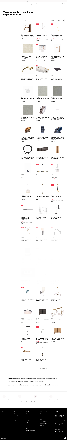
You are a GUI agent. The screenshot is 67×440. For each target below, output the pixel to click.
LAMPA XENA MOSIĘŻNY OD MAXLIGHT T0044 (26, 240)
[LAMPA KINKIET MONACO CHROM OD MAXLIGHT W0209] (43, 48)
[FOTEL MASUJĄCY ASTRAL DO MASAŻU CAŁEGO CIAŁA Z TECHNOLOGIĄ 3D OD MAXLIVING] (57, 129)
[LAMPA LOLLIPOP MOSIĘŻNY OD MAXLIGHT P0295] (57, 312)
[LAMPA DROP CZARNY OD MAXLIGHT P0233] (28, 168)
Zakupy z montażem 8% (30, 420)
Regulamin (41, 415)
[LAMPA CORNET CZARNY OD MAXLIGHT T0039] (57, 209)
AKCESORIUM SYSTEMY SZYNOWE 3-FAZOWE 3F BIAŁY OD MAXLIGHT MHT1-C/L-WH (42, 78)
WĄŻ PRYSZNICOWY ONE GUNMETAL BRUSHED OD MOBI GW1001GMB (27, 158)
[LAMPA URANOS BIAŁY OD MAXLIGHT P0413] (43, 189)
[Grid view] (21, 20)
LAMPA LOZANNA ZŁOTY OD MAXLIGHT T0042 (56, 281)
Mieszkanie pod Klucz (30, 417)
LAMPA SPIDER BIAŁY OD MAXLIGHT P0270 (42, 36)
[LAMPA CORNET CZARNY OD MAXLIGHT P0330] (43, 351)
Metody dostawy (42, 425)
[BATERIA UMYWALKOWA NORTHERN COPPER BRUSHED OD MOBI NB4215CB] (28, 28)
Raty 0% (27, 422)
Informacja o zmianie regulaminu (43, 418)
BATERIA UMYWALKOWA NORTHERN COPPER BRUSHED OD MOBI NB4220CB (57, 57)
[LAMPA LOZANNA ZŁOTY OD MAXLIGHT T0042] (57, 272)
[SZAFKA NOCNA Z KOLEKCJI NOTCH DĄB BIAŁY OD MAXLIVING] (57, 331)
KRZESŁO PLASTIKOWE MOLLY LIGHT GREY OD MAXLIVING (42, 260)
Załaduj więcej (42, 368)
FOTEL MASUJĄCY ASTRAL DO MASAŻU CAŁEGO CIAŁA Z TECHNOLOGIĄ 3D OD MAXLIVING (57, 138)
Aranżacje (16, 417)
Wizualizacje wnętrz (29, 413)
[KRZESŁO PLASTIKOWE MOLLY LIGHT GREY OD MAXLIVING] (43, 252)
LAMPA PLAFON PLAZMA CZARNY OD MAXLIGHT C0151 (27, 260)
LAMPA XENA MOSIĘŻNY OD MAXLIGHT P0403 (56, 197)
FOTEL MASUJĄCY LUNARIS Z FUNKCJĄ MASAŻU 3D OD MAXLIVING (42, 138)
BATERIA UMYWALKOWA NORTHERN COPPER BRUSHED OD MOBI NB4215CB (28, 36)
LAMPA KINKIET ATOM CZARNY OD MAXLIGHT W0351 (42, 240)
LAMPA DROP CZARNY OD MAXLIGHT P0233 (27, 177)
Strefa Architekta (29, 424)
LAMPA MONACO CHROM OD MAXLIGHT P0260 (56, 177)
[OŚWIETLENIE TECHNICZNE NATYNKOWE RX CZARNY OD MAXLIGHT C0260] (28, 209)
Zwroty (41, 427)
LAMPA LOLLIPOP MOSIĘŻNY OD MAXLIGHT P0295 (56, 320)
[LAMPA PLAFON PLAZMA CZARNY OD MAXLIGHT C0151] (28, 252)
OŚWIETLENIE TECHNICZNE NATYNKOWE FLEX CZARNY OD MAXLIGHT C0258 (56, 261)
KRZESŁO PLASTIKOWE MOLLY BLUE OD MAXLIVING (27, 300)
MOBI (21, 34)
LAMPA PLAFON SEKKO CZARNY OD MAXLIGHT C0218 (27, 320)
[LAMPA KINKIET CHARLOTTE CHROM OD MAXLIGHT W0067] (43, 291)
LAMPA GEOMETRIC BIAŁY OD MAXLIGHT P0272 (41, 218)
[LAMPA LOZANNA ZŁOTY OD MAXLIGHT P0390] (43, 272)
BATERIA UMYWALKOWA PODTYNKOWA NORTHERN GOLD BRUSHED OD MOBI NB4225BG (27, 78)
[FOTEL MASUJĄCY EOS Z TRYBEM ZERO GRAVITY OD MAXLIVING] (43, 110)
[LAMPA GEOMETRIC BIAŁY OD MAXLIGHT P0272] (43, 209)
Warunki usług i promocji (22, 405)
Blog (15, 420)
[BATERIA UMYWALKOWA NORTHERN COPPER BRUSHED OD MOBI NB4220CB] (57, 48)
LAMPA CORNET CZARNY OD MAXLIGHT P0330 (41, 360)
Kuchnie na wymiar (29, 415)
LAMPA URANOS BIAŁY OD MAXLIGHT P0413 (42, 197)
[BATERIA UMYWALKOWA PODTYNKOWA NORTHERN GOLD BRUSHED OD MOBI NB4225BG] (28, 69)
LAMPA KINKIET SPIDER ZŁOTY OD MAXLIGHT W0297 (56, 36)
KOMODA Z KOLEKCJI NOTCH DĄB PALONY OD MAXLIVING (42, 158)
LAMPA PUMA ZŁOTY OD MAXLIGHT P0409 (42, 177)
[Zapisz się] (64, 421)
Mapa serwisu (16, 424)
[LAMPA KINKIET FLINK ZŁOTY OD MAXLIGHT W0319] (28, 351)
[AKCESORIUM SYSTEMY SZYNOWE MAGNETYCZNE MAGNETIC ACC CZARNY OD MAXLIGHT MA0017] (57, 69)
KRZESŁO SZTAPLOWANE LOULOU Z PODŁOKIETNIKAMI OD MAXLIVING (42, 339)
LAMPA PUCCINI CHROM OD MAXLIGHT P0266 (26, 197)
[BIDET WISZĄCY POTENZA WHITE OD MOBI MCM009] (28, 91)
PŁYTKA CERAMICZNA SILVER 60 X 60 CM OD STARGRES (57, 99)
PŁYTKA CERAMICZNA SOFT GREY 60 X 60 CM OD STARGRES (27, 118)
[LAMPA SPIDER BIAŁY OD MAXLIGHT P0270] (43, 28)
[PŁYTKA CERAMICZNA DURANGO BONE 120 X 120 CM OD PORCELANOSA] (28, 48)
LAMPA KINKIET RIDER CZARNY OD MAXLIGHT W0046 (57, 240)
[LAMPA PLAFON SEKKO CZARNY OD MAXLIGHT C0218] (28, 312)
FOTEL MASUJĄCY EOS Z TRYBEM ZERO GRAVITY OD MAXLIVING (43, 118)
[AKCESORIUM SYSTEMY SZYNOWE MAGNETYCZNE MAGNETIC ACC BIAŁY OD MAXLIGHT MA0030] (57, 110)
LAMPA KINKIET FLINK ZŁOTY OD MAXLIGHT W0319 (26, 360)
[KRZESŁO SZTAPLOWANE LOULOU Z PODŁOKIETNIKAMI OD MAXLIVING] (43, 331)
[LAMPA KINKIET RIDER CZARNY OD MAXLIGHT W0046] (57, 231)
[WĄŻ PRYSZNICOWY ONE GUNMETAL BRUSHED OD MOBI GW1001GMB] (28, 149)
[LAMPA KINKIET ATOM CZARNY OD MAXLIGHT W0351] (43, 231)
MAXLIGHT (37, 34)
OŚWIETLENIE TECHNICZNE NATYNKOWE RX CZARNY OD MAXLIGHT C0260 (26, 218)
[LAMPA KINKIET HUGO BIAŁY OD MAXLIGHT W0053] (28, 272)
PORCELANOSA (23, 54)
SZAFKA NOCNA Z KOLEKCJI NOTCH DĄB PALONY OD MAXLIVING (42, 320)
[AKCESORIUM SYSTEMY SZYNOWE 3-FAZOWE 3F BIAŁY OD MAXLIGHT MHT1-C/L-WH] (43, 69)
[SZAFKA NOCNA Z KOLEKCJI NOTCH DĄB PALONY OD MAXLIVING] (43, 312)
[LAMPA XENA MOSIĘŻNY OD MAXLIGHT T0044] (28, 231)
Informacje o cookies (43, 423)
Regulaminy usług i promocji (30, 430)
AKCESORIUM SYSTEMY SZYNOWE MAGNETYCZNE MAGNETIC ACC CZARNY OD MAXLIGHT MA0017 (57, 78)
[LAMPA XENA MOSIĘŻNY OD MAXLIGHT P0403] (57, 189)
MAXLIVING (37, 116)
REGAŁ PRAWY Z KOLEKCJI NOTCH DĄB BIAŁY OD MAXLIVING (57, 158)
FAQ (40, 413)
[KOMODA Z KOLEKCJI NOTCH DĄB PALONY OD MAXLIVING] (43, 149)
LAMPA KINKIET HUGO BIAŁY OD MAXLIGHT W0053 (26, 281)
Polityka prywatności (43, 421)
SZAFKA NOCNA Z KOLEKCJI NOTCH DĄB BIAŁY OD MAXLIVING (57, 339)
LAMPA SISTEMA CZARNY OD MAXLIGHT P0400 (26, 339)
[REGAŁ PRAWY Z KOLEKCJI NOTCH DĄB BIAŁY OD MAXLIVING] (57, 149)
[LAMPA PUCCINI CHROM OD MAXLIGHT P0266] (28, 189)
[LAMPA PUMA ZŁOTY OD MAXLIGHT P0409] (43, 168)
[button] (58, 4)
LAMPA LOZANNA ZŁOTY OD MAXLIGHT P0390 (41, 281)
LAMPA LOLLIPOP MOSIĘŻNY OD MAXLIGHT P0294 (56, 300)
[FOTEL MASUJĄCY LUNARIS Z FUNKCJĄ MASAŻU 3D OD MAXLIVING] (43, 129)
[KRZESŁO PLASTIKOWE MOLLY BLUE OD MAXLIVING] (28, 291)
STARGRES (37, 97)
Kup (38, 1)
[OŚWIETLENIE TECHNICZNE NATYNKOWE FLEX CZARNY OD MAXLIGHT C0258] (57, 252)
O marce (4, 407)
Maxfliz (5, 438)
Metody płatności (52, 405)
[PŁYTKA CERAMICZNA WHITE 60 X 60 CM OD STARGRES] (43, 91)
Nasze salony (36, 404)
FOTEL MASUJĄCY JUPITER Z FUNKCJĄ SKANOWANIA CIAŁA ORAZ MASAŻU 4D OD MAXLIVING (27, 138)
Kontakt (15, 426)
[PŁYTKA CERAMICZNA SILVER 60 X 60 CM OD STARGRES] (57, 91)
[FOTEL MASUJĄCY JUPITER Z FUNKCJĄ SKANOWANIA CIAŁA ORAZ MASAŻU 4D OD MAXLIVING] (28, 129)
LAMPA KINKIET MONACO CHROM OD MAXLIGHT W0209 (42, 57)
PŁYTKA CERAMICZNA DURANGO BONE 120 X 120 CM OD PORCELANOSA (27, 57)
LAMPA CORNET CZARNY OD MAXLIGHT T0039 (56, 218)
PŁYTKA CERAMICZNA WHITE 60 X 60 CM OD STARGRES (42, 99)
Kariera (15, 422)
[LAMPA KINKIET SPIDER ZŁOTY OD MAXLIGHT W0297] (57, 28)
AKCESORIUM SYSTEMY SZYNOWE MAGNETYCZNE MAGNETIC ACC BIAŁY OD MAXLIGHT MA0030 (57, 118)
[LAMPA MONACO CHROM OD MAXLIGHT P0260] (57, 168)
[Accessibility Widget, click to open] (65, 438)
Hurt (27, 428)
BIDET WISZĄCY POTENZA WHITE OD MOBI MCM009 (27, 99)
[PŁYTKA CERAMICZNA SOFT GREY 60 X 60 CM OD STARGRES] (28, 110)
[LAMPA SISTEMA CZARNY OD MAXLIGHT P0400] (28, 331)
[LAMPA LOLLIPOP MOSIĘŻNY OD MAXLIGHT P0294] (57, 291)
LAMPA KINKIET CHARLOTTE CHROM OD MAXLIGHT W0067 (42, 300)
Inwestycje (28, 426)
